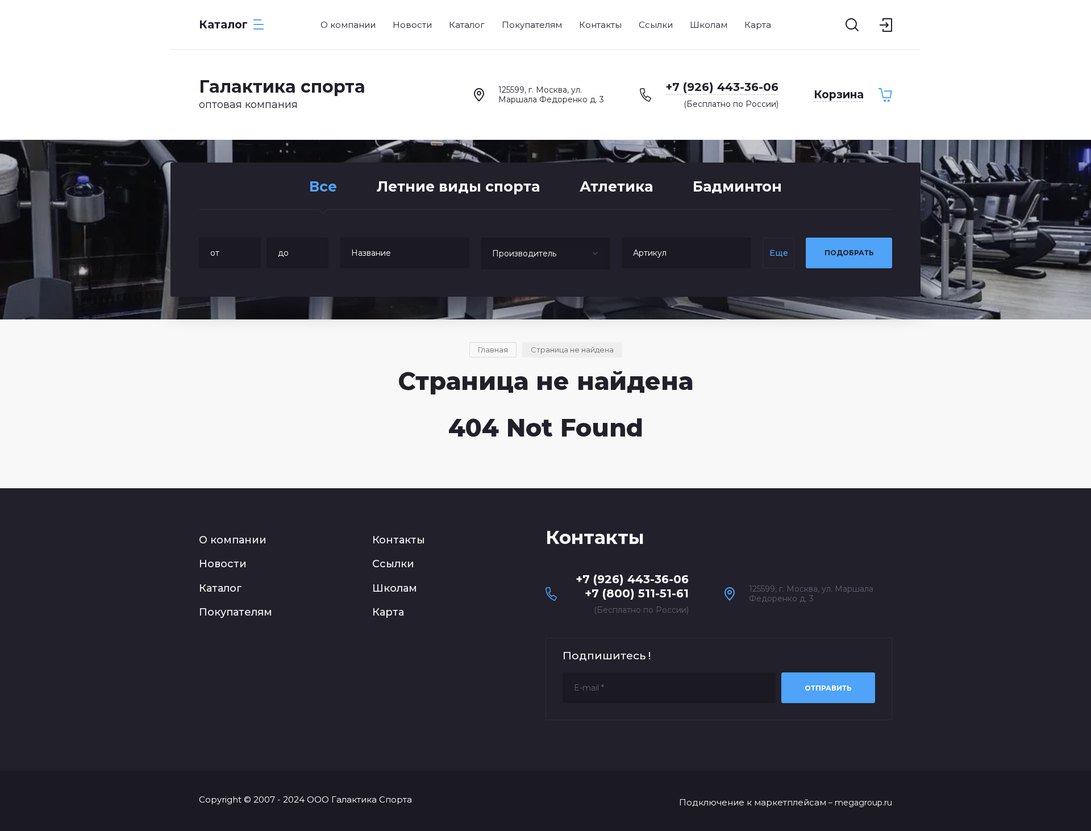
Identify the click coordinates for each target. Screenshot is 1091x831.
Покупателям (235, 612)
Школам (394, 588)
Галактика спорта (282, 86)
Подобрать (849, 252)
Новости (223, 564)
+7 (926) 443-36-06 (721, 87)
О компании (232, 540)
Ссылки (393, 564)
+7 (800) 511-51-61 (637, 593)
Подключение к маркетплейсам (752, 802)
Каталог (220, 588)
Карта (388, 612)
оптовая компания (248, 104)
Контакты (398, 540)
